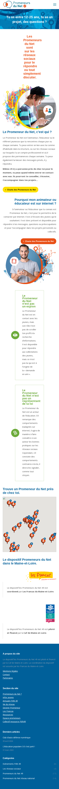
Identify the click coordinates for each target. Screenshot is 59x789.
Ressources (8, 714)
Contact (6, 674)
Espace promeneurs (11, 718)
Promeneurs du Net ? (12, 694)
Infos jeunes (8, 697)
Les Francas (8, 711)
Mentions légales (10, 671)
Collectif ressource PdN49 (14, 721)
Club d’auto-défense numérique (16, 737)
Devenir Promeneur (11, 707)
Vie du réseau (9, 704)
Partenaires (8, 678)
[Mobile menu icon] (54, 4)
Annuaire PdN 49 (10, 701)
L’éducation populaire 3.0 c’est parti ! (19, 746)
